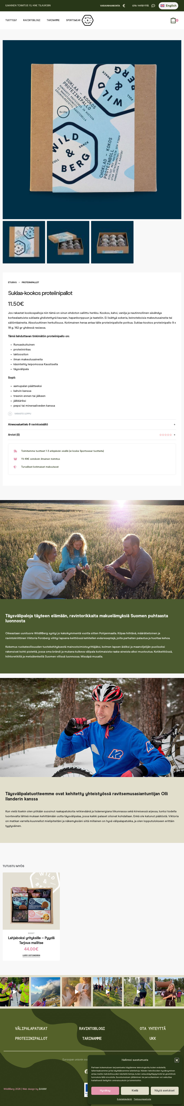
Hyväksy (105, 1090)
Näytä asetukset (165, 1090)
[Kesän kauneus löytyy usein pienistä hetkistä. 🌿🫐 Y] (76, 991)
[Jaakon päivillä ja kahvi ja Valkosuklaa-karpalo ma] (169, 991)
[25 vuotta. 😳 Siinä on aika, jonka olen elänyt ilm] (138, 991)
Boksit (31, 933)
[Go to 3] (112, 242)
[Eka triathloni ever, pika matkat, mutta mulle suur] (107, 991)
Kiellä (135, 1090)
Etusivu (12, 282)
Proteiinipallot (30, 282)
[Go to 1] (24, 242)
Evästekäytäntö (124, 1099)
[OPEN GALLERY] (92, 129)
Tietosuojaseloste (142, 1099)
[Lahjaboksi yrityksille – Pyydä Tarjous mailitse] (31, 901)
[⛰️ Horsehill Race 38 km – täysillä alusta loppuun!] (14, 991)
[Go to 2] (68, 242)
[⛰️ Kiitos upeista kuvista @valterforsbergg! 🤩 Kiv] (45, 991)
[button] (177, 1060)
